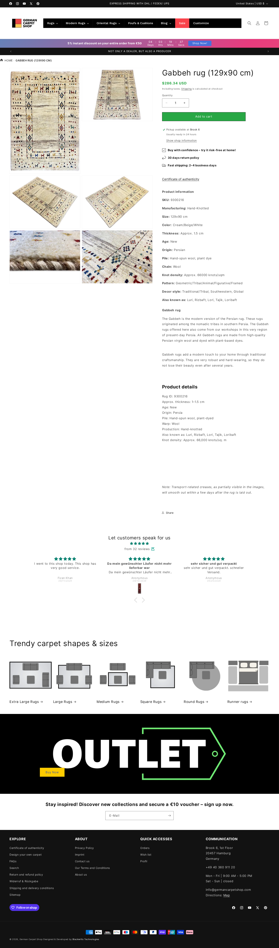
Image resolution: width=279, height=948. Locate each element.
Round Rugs (194, 702)
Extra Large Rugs (24, 702)
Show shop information (181, 140)
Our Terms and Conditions (92, 867)
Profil (143, 861)
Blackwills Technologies (86, 939)
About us (81, 874)
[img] (139, 543)
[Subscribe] (169, 815)
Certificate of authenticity (180, 179)
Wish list (145, 854)
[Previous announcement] (11, 51)
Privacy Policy (84, 848)
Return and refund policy (26, 874)
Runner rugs (237, 702)
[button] (249, 23)
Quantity (167, 95)
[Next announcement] (268, 51)
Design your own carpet (25, 854)
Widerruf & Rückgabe (23, 881)
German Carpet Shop (31, 939)
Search (14, 867)
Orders (145, 848)
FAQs (12, 861)
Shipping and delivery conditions (31, 888)
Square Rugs (151, 702)
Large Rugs (62, 702)
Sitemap (14, 894)
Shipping (186, 88)
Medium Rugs (108, 702)
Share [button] (170, 512)
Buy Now (52, 772)
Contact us (82, 861)
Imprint (79, 854)
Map (226, 895)
